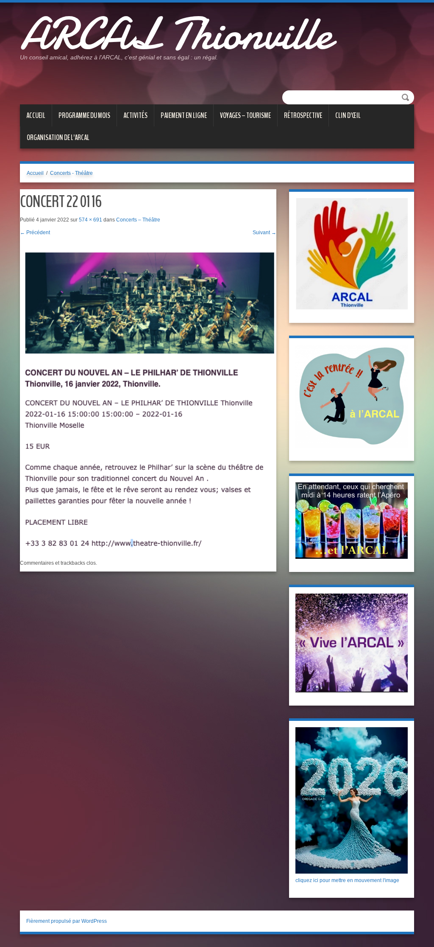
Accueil (35, 115)
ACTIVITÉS (135, 115)
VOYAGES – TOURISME (245, 115)
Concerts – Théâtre (138, 220)
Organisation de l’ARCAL (58, 137)
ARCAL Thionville (175, 34)
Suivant (264, 232)
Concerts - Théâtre (71, 173)
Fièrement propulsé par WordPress (66, 921)
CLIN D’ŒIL (348, 115)
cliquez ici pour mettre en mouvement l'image (347, 880)
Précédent (35, 232)
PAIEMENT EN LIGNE (184, 115)
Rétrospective (303, 115)
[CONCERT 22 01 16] (148, 398)
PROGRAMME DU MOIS (84, 115)
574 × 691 (90, 220)
